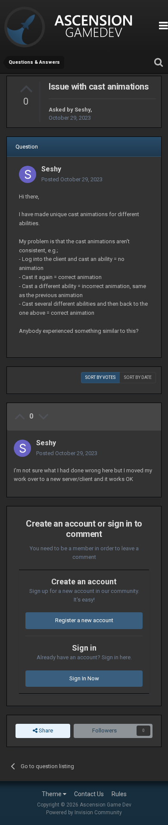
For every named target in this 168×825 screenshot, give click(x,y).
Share (45, 730)
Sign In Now (84, 678)
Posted (72, 179)
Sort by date (138, 377)
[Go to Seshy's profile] (27, 174)
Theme (52, 794)
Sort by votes (100, 377)
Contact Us (89, 794)
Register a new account (84, 620)
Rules (119, 794)
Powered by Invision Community (84, 812)
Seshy (82, 109)
